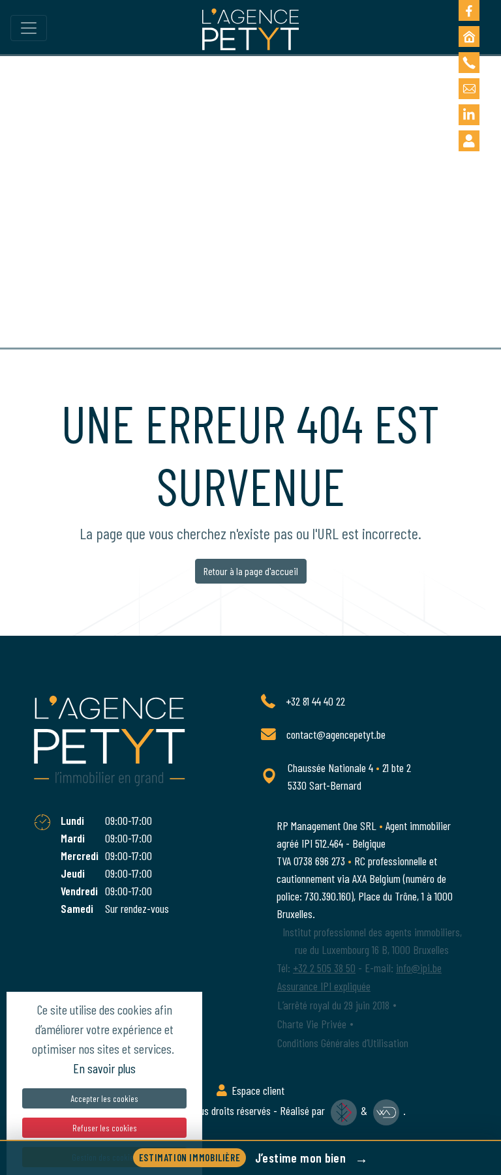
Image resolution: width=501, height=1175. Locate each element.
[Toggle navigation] (28, 28)
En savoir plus (104, 1068)
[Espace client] (469, 140)
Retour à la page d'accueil (251, 571)
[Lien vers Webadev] (386, 1110)
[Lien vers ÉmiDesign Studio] (344, 1110)
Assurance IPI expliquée (324, 986)
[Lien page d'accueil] (250, 29)
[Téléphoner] (469, 62)
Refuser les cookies (104, 1127)
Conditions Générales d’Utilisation (342, 1042)
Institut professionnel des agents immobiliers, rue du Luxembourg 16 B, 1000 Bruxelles (372, 941)
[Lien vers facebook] (469, 10)
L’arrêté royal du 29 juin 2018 (333, 1005)
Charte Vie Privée (311, 1024)
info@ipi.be (419, 967)
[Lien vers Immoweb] (469, 36)
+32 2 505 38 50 (324, 967)
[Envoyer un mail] (469, 88)
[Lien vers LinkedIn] (469, 114)
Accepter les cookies (104, 1098)
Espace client (256, 1090)
